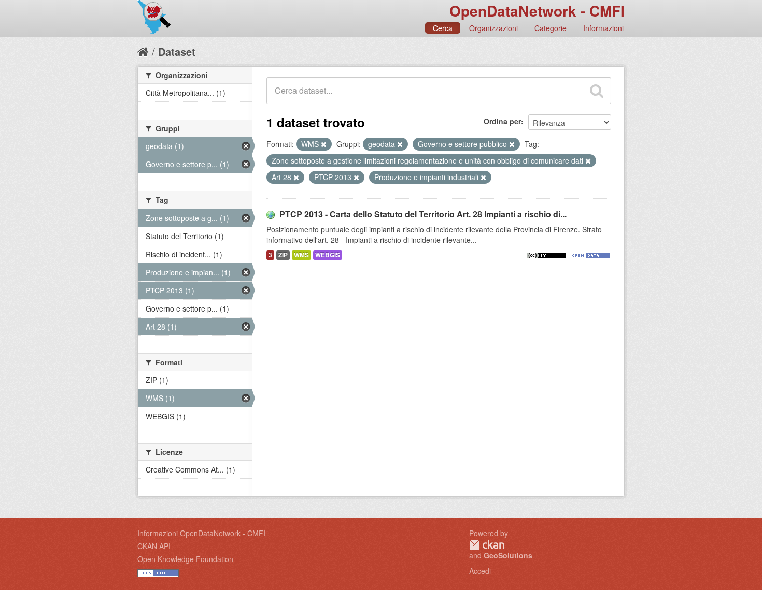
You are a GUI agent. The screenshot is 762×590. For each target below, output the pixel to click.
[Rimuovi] (324, 144)
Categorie (550, 28)
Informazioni (603, 28)
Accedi (480, 571)
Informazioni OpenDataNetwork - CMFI (201, 533)
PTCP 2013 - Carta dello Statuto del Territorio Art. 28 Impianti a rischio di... (423, 214)
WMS (301, 254)
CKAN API (154, 546)
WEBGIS (327, 254)
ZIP (283, 254)
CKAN (486, 544)
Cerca (443, 28)
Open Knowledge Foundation (185, 559)
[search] (596, 90)
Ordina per (502, 121)
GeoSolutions (508, 555)
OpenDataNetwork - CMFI (537, 10)
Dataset (176, 51)
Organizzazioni (493, 28)
